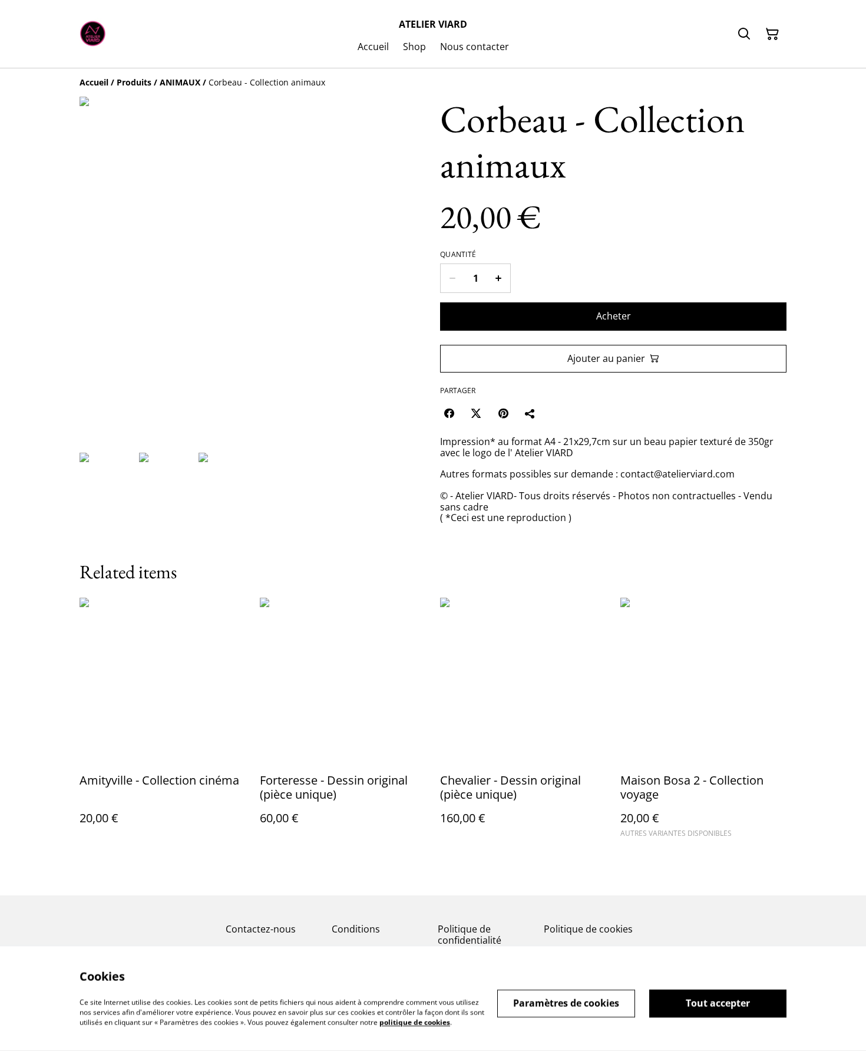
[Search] (744, 34)
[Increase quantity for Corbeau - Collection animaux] (499, 278)
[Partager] (530, 413)
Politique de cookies (588, 928)
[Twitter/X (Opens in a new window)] (476, 413)
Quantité (458, 255)
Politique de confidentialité (469, 934)
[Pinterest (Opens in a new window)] (503, 413)
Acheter (613, 315)
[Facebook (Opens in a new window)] (449, 413)
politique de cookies (414, 1022)
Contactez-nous (261, 928)
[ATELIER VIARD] (93, 34)
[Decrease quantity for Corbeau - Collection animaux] (452, 278)
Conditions (356, 928)
